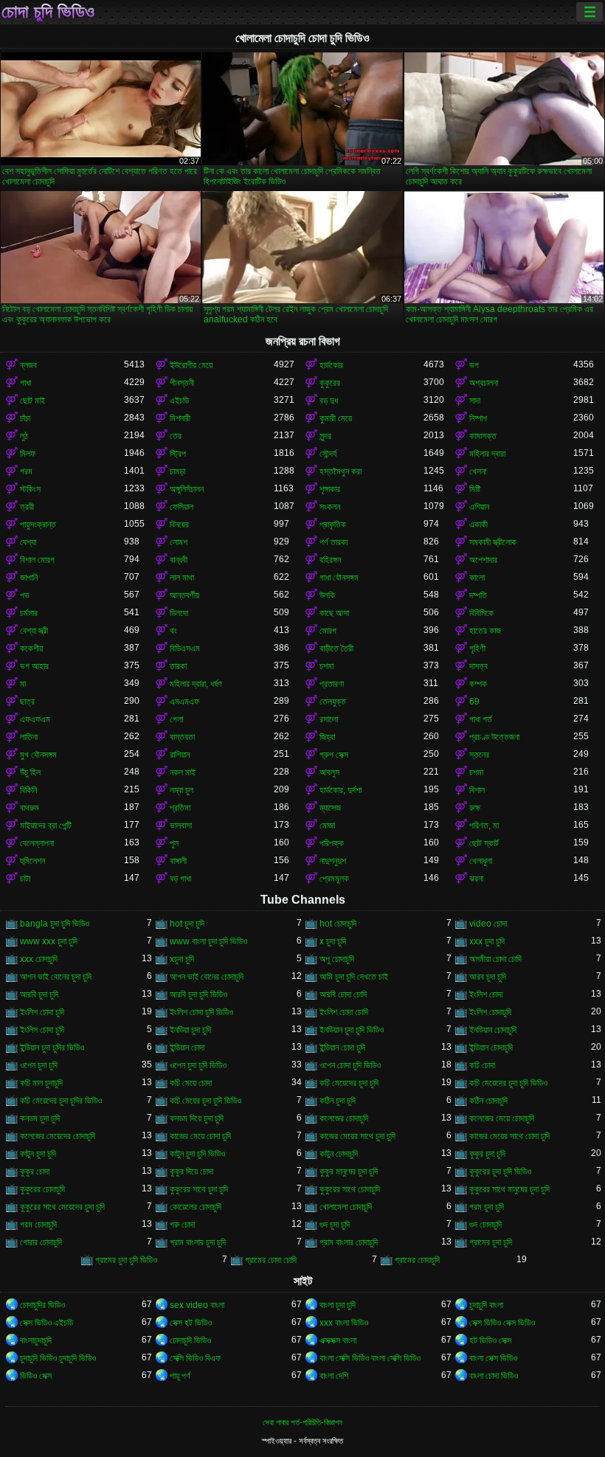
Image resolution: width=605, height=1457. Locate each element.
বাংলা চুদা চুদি (337, 1305)
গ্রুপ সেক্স (333, 755)
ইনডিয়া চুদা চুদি (190, 1030)
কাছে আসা (334, 613)
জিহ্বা (327, 737)
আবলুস (329, 772)
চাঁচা (25, 418)
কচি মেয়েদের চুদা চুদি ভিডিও (508, 1083)
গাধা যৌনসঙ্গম (339, 577)
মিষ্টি (474, 489)
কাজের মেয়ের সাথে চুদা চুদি (357, 1136)
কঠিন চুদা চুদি (337, 1101)
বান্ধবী (178, 560)
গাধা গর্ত (480, 719)
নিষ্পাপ (478, 418)
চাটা (25, 878)
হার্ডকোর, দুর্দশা (340, 790)
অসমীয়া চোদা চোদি (495, 959)
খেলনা (477, 471)
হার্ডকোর (331, 365)
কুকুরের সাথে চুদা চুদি (199, 1189)
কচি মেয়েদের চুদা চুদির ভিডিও (61, 1101)
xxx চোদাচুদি (39, 959)
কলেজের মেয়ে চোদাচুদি (501, 1118)
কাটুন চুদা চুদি (38, 1154)
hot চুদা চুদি (187, 923)
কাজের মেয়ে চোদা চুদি (200, 1136)
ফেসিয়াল (181, 507)
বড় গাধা (180, 878)
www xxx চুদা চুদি (48, 941)
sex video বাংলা (197, 1305)
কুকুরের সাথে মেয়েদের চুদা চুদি (62, 1207)
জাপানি (29, 577)
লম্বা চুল (181, 790)
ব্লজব (28, 365)
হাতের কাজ (485, 631)
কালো (477, 577)
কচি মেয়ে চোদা (191, 1083)
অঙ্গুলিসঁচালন (187, 489)
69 (474, 701)
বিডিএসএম (185, 648)
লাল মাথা (182, 577)
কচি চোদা (482, 1065)
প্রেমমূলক (334, 878)
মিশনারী (180, 418)
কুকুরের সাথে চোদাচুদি (349, 1189)
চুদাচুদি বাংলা (486, 1305)
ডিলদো (179, 613)
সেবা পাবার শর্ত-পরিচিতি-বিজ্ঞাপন (302, 1422)
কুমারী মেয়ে (335, 418)
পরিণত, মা (484, 825)
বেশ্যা (28, 542)
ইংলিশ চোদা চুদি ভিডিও (201, 1012)
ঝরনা (476, 878)
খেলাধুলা (480, 861)
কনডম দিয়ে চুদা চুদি (197, 1118)
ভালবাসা (181, 825)
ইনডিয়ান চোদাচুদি (492, 1030)
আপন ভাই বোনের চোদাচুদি (206, 977)
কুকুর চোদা (34, 1171)
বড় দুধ (328, 400)
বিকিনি (28, 790)
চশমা (326, 666)
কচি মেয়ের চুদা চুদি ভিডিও (205, 1101)
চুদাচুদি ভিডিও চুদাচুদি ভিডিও (58, 1358)
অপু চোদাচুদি (336, 959)
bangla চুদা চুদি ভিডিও (54, 923)
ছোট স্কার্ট (484, 843)
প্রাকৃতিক (332, 524)
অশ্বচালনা (483, 383)
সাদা (474, 400)
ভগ (474, 365)
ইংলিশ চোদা (485, 994)
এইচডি (179, 400)
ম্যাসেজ (330, 808)
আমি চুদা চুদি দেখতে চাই (353, 977)
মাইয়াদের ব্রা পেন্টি (46, 825)
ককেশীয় (31, 648)
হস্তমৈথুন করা (340, 471)
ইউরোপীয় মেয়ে (191, 365)
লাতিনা (29, 737)
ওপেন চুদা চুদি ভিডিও (198, 1065)
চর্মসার (29, 613)
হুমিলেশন (32, 861)
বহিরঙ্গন (330, 560)
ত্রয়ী (27, 507)
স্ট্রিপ (178, 454)
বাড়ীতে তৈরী (336, 648)
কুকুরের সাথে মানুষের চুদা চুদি (509, 1189)
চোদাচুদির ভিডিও (42, 1305)
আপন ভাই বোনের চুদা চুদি (55, 977)
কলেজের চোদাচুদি (343, 1118)
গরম (26, 471)
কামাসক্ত (483, 436)
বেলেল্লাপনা (37, 843)
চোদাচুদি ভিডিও (190, 1340)
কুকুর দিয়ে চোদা (191, 1171)
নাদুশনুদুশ (332, 861)
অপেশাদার (483, 560)
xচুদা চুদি (182, 959)
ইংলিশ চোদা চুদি (42, 1012)
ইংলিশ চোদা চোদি (343, 1012)
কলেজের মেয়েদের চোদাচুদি (57, 1136)
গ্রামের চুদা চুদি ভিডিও (126, 1260)
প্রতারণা (331, 684)
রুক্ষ (474, 808)
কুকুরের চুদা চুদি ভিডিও (500, 1171)
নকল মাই (183, 772)
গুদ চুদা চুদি (334, 1224)
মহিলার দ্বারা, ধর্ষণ (196, 684)
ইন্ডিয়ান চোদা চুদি (342, 1047)
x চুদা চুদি (332, 941)
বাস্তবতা (182, 737)
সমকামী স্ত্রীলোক (492, 542)
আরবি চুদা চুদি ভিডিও (198, 994)
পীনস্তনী (182, 383)
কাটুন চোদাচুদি (338, 1154)
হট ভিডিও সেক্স (490, 1340)
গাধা (25, 383)
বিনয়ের (179, 524)
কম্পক (478, 684)
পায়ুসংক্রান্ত (38, 524)
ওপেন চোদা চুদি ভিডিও (350, 1065)
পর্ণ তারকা (333, 542)
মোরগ (327, 631)
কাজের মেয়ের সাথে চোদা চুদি (509, 1136)
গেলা (176, 719)
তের (176, 436)
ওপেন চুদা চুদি (39, 1065)
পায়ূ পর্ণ (180, 1376)
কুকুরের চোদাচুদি (42, 1189)
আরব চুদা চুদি (487, 977)
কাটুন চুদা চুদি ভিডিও (197, 1154)
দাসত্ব (478, 666)
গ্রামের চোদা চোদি (271, 1260)
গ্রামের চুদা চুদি (490, 1242)
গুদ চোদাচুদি (485, 1224)
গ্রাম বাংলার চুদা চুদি (198, 1242)
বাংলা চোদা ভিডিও (493, 1376)
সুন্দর (325, 436)
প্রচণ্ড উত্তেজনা (494, 737)
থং (173, 631)
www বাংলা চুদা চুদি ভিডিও (208, 941)
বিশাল (477, 790)
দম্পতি (478, 595)
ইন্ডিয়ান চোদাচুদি (491, 1047)
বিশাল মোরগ (37, 560)
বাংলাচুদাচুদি (36, 1340)
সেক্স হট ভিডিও (191, 1323)
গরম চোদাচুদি (38, 1224)
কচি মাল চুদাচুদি (41, 1083)
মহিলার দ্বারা (487, 454)
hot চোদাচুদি (337, 923)
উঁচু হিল (30, 772)
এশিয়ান (479, 507)
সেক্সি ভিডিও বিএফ (195, 1358)
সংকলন (329, 507)
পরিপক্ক (331, 843)
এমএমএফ (184, 701)
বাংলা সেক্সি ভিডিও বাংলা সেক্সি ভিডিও (370, 1358)
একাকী (478, 524)
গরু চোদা (182, 1224)
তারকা (178, 666)
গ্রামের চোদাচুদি (417, 1260)
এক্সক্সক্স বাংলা (337, 1340)
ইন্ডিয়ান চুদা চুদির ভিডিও (52, 1047)
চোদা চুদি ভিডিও (47, 11)
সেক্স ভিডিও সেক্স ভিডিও (502, 1323)
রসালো (328, 719)
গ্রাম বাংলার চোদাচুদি (348, 1242)
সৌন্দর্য (327, 454)
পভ (25, 595)
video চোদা (488, 923)
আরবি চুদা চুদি (39, 994)
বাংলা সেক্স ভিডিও (493, 1358)
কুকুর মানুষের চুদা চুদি (348, 1171)
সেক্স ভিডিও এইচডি (46, 1323)
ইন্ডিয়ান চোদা (187, 1047)
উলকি (327, 595)
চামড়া (177, 471)
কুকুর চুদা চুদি (487, 1154)
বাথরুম (29, 808)
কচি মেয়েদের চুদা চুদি (348, 1083)
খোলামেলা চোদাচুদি (345, 1207)
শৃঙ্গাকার (329, 489)
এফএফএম (35, 719)
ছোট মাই (32, 400)
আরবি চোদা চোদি (343, 994)
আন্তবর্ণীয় (184, 595)
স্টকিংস (30, 489)
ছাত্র (27, 701)
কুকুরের (329, 383)
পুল (174, 843)
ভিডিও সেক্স (36, 1376)
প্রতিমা (180, 808)
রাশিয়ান (180, 755)
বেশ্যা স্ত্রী (34, 631)
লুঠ (24, 436)
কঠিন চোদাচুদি (488, 1101)
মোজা (327, 825)
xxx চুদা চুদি (487, 941)
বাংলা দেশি (333, 1376)
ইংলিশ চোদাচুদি (490, 1012)
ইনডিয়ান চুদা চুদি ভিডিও (351, 1030)
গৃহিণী (477, 648)
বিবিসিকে (481, 613)
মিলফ (27, 454)
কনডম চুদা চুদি (40, 1118)
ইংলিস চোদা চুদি (42, 1030)
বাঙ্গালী (178, 861)
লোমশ (178, 542)
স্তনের (479, 755)
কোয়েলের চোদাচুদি (195, 1207)
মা (23, 684)
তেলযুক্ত (332, 701)
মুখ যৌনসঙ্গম (38, 755)
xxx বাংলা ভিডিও (343, 1323)
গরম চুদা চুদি (486, 1207)
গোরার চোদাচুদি (41, 1242)
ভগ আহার (34, 666)
